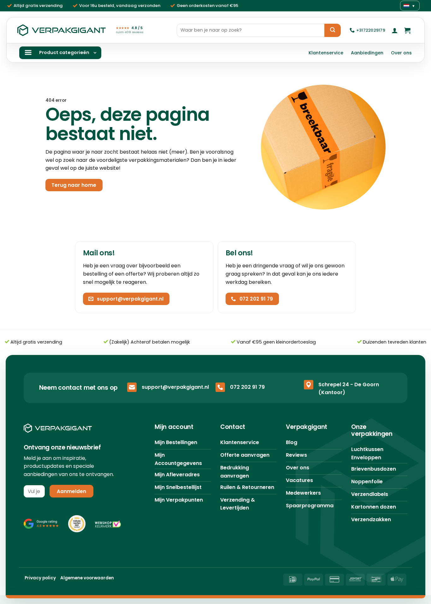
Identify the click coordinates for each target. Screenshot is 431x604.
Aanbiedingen (367, 53)
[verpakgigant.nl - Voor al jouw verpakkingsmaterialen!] (61, 30)
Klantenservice (326, 53)
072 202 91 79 (247, 387)
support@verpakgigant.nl (175, 387)
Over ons (401, 53)
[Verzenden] (332, 30)
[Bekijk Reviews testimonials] (41, 524)
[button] (395, 30)
